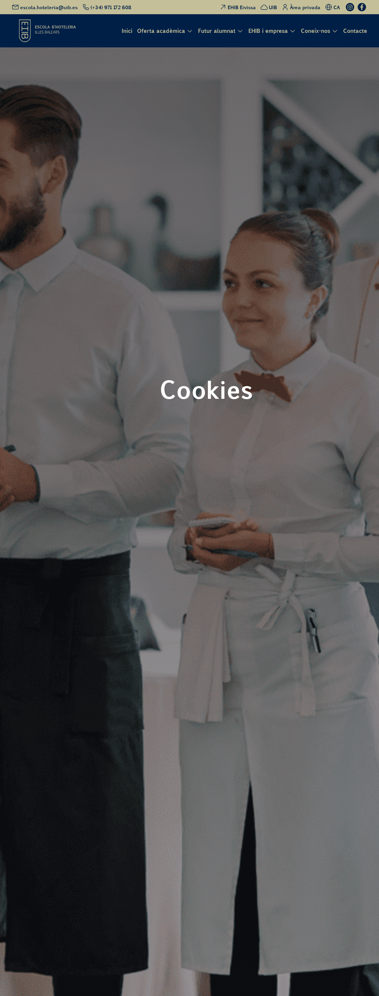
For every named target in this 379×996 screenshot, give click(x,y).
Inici (127, 30)
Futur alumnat (216, 31)
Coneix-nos (315, 31)
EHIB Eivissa (242, 7)
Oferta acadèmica (161, 31)
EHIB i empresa (268, 31)
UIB (273, 7)
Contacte (355, 30)
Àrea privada (305, 7)
